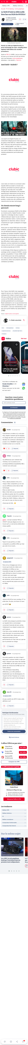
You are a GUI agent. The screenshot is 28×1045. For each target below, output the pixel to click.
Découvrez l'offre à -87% (14, 799)
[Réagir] (20, 19)
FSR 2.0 (8, 54)
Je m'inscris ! (14, 407)
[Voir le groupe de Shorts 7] (19, 376)
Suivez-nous (7, 24)
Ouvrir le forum (15, 737)
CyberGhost (14, 787)
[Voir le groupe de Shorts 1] (8, 376)
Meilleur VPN (6, 5)
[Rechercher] (4, 2)
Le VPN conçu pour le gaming (10, 766)
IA (26, 5)
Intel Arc (18, 60)
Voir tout (24, 338)
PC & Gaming (10, 8)
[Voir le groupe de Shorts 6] (17, 376)
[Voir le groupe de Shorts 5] (16, 376)
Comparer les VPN (14, 761)
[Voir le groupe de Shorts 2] (10, 376)
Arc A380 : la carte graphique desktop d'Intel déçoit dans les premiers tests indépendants (10, 860)
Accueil (3, 8)
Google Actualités (7, 383)
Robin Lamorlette (12, 17)
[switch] (23, 2)
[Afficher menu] (2, 1)
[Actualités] (5, 1041)
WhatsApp (5, 386)
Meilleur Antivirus (18, 5)
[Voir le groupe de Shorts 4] (14, 376)
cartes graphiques (17, 58)
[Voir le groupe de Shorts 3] (12, 376)
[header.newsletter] (7, 2)
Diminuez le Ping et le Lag (14, 790)
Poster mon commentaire (14, 731)
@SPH (4, 519)
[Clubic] (14, 2)
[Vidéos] (11, 1041)
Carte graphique (19, 8)
